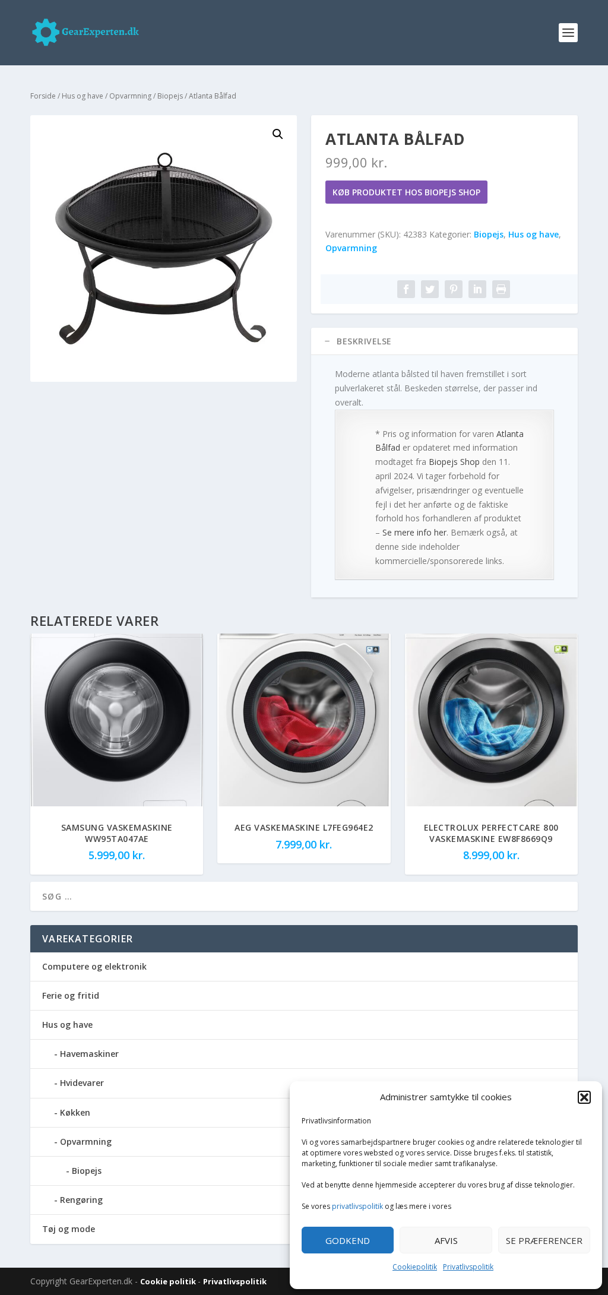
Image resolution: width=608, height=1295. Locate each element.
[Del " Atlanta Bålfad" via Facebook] (406, 289)
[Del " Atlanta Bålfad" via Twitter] (430, 289)
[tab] (444, 341)
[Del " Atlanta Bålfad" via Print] (501, 289)
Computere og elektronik (94, 966)
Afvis (446, 1240)
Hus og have (82, 96)
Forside (43, 96)
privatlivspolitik (357, 1206)
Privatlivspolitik (468, 1267)
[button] (584, 1097)
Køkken (75, 1112)
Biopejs (170, 96)
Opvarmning (130, 96)
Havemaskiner (89, 1053)
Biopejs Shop (454, 461)
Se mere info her (414, 532)
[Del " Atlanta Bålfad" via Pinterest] (454, 289)
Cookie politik (169, 1281)
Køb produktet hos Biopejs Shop (406, 192)
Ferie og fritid (70, 995)
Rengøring (81, 1199)
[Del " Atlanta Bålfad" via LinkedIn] (477, 289)
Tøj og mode (68, 1228)
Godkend (347, 1240)
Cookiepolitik (414, 1267)
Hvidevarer (82, 1082)
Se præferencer (544, 1240)
